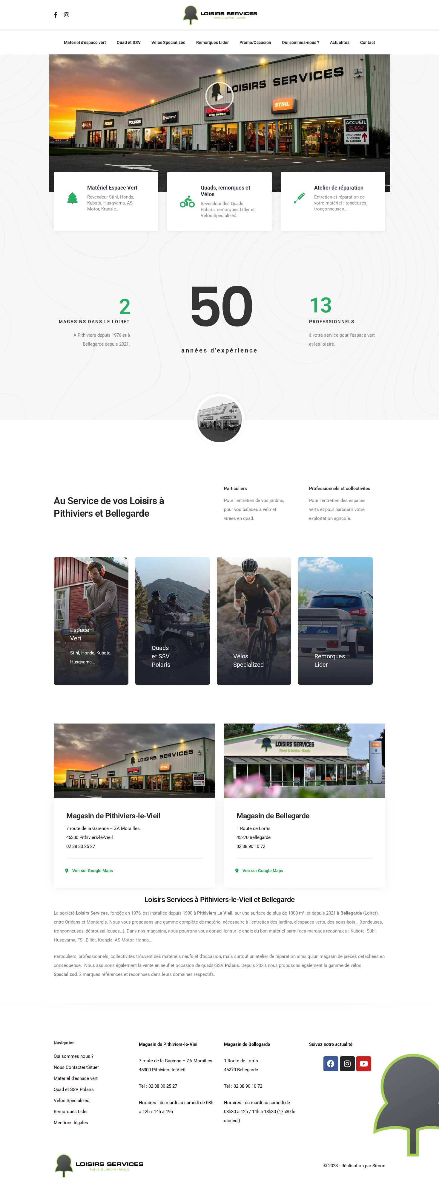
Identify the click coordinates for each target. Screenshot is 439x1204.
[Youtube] (363, 1063)
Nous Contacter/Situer (76, 1067)
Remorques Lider (212, 42)
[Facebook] (330, 1063)
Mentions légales (71, 1122)
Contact (367, 42)
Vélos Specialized (168, 42)
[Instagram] (347, 1063)
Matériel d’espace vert (85, 42)
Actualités (339, 42)
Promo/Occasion (255, 42)
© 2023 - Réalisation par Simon (354, 1165)
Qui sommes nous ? (73, 1056)
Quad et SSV (129, 42)
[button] (219, 96)
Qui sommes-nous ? (300, 42)
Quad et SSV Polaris (74, 1089)
